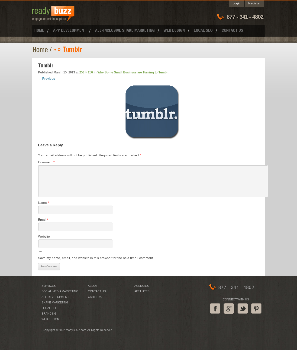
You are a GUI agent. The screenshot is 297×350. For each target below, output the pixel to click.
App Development (69, 31)
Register (254, 3)
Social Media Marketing (60, 291)
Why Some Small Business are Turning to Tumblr (132, 72)
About (92, 285)
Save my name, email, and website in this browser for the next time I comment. (96, 258)
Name (43, 203)
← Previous (46, 78)
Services (49, 285)
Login (236, 3)
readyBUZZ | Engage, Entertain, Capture (42, 50)
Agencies (141, 285)
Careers (95, 297)
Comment (46, 162)
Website (44, 236)
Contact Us (232, 31)
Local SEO (203, 31)
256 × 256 (86, 72)
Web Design (174, 31)
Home (39, 31)
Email (43, 219)
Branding (49, 313)
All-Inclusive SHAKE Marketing (125, 31)
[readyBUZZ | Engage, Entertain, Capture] (53, 19)
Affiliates (141, 291)
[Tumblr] (151, 112)
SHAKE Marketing (55, 302)
